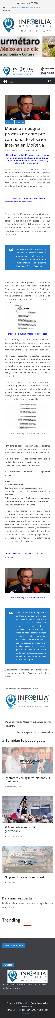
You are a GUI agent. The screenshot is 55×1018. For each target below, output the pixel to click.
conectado (30, 903)
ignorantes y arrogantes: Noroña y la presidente (27, 779)
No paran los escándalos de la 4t (25, 877)
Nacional (9, 122)
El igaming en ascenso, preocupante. (28, 7)
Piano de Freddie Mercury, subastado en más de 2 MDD (28, 723)
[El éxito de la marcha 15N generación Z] (27, 798)
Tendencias (20, 122)
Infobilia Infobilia (31, 151)
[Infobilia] (27, 66)
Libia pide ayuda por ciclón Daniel (33, 732)
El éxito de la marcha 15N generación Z (20, 829)
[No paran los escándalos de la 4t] (27, 847)
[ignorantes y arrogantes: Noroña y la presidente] (27, 748)
